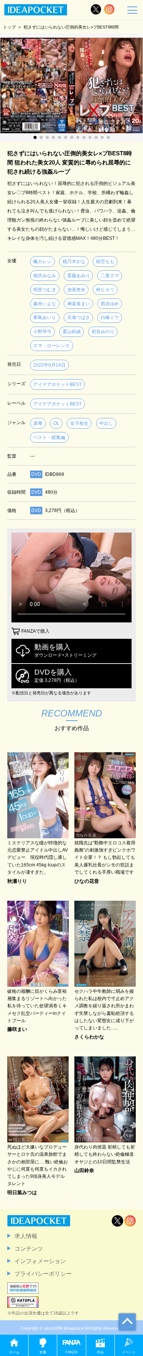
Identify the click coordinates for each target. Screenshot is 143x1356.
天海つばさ (78, 317)
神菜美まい (78, 303)
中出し (106, 423)
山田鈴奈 (84, 1170)
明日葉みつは (22, 1192)
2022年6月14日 (49, 365)
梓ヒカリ (105, 289)
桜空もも (105, 261)
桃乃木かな (74, 261)
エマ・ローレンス (51, 345)
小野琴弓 (42, 331)
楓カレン (42, 261)
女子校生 (79, 423)
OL (56, 423)
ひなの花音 (86, 881)
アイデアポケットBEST (57, 384)
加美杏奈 (76, 289)
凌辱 (37, 423)
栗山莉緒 (72, 331)
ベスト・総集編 (49, 437)
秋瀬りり (17, 881)
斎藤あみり (78, 275)
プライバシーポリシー (43, 1273)
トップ (9, 27)
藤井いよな (44, 303)
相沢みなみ (44, 275)
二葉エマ (110, 275)
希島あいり (44, 317)
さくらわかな (89, 1037)
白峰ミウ (110, 317)
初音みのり (103, 331)
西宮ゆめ (110, 303)
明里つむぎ (44, 289)
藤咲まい (17, 1029)
